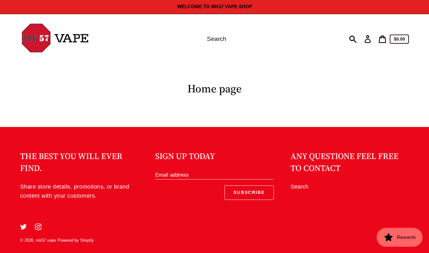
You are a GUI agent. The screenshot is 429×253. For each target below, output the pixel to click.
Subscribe (249, 192)
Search (299, 187)
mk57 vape (46, 240)
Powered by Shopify (75, 240)
